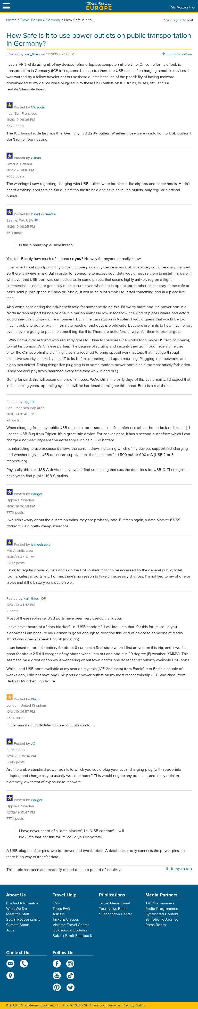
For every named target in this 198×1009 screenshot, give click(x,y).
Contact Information (22, 903)
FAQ (56, 903)
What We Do (16, 908)
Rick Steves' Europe (99, 6)
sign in (178, 20)
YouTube (57, 975)
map (10, 975)
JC (33, 743)
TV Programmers (159, 903)
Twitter (70, 987)
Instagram (70, 964)
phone (24, 964)
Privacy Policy (133, 1005)
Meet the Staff (17, 914)
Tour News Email (113, 908)
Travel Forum (31, 20)
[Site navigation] (6, 6)
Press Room (155, 924)
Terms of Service (106, 1005)
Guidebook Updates (70, 930)
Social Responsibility (23, 919)
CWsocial (38, 107)
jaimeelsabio (41, 544)
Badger (37, 494)
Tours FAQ (61, 908)
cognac (29, 402)
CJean (36, 158)
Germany (53, 20)
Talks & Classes (66, 919)
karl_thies (32, 54)
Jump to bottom (179, 54)
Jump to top (181, 868)
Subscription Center (115, 914)
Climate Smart (17, 924)
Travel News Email (114, 903)
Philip (35, 699)
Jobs (10, 930)
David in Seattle (43, 214)
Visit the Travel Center (71, 924)
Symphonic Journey (161, 919)
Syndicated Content (161, 914)
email (10, 964)
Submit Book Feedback (72, 935)
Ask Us (59, 914)
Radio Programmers (162, 908)
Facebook (57, 964)
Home (11, 20)
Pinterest (57, 987)
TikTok (70, 975)
